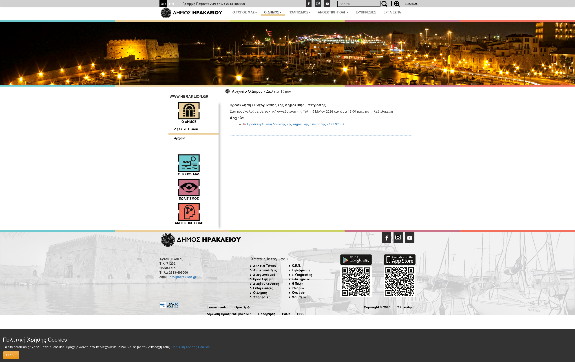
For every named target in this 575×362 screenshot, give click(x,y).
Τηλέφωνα (301, 270)
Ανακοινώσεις (265, 270)
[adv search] (395, 3)
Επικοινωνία (217, 306)
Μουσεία (299, 297)
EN (171, 3)
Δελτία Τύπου (278, 91)
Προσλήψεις (263, 279)
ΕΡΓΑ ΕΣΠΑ (392, 12)
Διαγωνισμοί (264, 274)
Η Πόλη (297, 283)
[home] (194, 13)
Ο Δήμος (255, 91)
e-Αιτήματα (301, 279)
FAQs (286, 313)
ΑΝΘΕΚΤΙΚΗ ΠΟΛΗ (332, 12)
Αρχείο (179, 138)
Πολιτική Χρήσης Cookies (191, 347)
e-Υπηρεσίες (302, 274)
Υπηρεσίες (262, 297)
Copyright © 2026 (377, 306)
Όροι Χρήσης (245, 306)
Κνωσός (298, 292)
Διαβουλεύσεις (266, 283)
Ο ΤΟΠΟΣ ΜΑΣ (243, 12)
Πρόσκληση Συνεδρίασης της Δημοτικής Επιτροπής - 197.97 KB (295, 124)
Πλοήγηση (266, 313)
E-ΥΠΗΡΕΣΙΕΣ (366, 12)
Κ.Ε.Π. (296, 265)
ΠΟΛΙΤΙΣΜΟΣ (298, 12)
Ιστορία (298, 288)
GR (163, 3)
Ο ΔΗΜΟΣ (271, 12)
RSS (300, 313)
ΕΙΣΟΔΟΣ (411, 4)
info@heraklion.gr (182, 277)
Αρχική (238, 91)
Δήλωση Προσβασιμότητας (229, 313)
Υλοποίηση (406, 306)
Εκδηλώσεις (263, 288)
